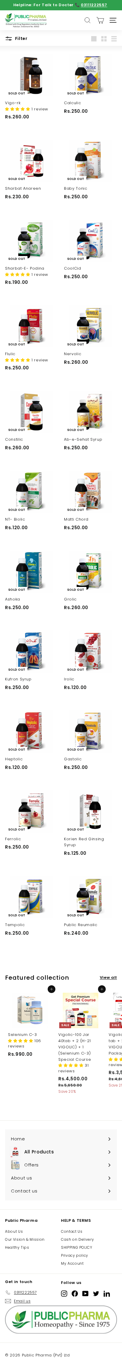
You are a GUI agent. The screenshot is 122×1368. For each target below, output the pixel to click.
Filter (21, 38)
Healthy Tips (17, 1247)
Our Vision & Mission (25, 1239)
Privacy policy (74, 1255)
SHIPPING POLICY (76, 1247)
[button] (18, 109)
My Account (72, 1263)
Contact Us (72, 1231)
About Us (14, 1231)
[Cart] (100, 20)
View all (108, 977)
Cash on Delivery (77, 1239)
